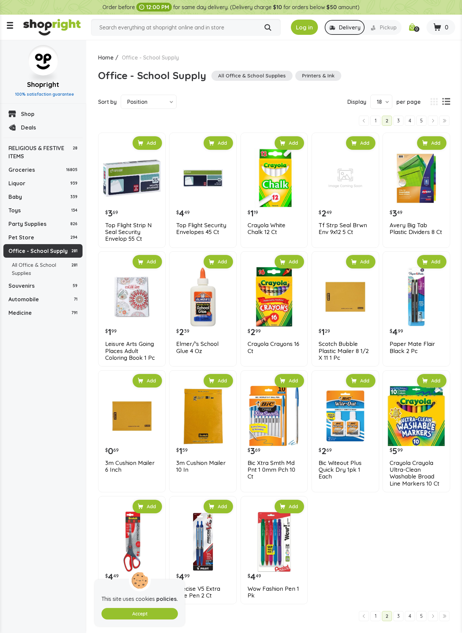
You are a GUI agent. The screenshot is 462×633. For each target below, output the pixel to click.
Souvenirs (42, 285)
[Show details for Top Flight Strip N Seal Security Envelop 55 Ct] (132, 178)
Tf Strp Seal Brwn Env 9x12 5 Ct (343, 228)
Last (444, 121)
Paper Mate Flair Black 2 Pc (412, 347)
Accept (139, 614)
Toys (42, 210)
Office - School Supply (42, 251)
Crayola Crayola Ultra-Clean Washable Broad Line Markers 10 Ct (414, 473)
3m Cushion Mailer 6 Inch (130, 466)
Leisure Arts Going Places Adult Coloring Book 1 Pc (130, 351)
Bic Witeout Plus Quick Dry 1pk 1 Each (340, 470)
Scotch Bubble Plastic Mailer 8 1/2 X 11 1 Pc (344, 351)
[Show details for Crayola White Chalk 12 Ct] (274, 178)
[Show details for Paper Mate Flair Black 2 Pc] (416, 297)
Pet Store (42, 237)
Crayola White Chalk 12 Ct (266, 228)
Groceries (42, 169)
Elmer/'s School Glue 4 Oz (197, 347)
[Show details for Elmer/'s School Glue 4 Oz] (203, 297)
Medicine (42, 312)
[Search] (267, 27)
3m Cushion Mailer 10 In (201, 466)
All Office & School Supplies (44, 269)
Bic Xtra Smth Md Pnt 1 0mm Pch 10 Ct (271, 470)
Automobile (42, 299)
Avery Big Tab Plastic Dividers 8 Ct (416, 228)
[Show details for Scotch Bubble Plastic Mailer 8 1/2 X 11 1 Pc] (345, 297)
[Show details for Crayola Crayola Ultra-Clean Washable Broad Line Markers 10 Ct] (416, 416)
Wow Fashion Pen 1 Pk (273, 592)
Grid (434, 101)
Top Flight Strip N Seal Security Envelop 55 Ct (128, 232)
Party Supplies (42, 223)
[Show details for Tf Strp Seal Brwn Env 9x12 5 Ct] (345, 178)
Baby (42, 196)
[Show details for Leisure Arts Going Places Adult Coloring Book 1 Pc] (132, 297)
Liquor (42, 183)
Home (106, 57)
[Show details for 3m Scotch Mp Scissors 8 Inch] (132, 542)
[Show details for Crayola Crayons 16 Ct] (274, 297)
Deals (28, 127)
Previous (364, 121)
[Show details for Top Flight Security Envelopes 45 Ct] (203, 178)
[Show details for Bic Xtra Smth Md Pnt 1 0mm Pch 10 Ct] (274, 416)
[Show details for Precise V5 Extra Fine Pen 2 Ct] (203, 542)
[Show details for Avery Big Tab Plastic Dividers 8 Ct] (416, 178)
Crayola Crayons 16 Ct (273, 347)
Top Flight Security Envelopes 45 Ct (201, 228)
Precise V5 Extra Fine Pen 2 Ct (198, 592)
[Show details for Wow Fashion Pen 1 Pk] (274, 542)
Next (433, 121)
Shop (27, 114)
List (446, 101)
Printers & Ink (318, 75)
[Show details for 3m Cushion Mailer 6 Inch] (132, 416)
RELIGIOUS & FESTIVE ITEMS (42, 152)
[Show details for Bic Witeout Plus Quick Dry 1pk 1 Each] (345, 416)
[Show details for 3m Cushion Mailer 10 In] (203, 416)
